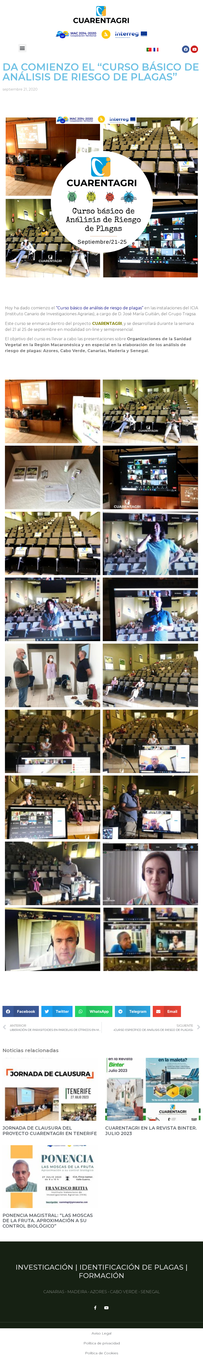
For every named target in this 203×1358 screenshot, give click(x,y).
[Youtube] (194, 49)
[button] (22, 48)
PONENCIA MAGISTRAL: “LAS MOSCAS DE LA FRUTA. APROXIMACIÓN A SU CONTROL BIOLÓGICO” (47, 1221)
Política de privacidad (101, 1343)
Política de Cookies (101, 1353)
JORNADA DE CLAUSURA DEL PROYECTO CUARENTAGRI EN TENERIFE (49, 1130)
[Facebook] (185, 49)
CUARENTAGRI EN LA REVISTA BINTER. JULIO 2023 (151, 1130)
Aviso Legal (101, 1333)
